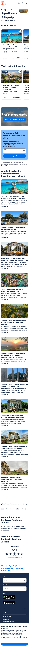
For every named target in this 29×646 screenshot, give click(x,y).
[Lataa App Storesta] (9, 603)
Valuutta (5, 585)
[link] (11, 44)
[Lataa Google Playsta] (9, 597)
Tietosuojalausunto (6, 166)
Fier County (15, 565)
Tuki (4, 608)
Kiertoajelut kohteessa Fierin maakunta (12, 568)
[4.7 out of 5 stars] (14, 554)
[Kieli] (22, 3)
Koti (2, 565)
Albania (8, 565)
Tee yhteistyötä (7, 616)
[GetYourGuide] (3, 3)
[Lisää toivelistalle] (19, 31)
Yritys (4, 612)
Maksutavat (6, 619)
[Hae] (19, 3)
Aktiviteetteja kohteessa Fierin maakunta (12, 567)
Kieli (4, 576)
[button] (11, 44)
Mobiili (4, 593)
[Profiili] (26, 3)
